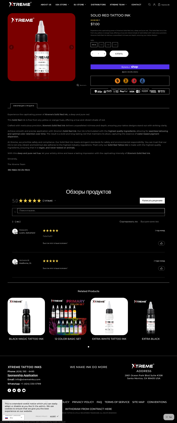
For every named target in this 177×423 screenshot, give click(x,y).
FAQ (99, 402)
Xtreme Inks (20, 4)
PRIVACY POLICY (83, 402)
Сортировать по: (129, 221)
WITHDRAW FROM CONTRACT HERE (88, 409)
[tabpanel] (26, 321)
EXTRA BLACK (151, 338)
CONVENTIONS (157, 402)
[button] (55, 200)
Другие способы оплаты (130, 72)
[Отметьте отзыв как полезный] (161, 243)
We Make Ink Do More (19, 170)
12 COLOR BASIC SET (68, 338)
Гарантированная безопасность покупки (130, 88)
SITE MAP (138, 402)
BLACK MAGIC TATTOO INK (26, 338)
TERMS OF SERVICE (117, 402)
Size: (92, 40)
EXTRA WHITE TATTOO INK (109, 338)
